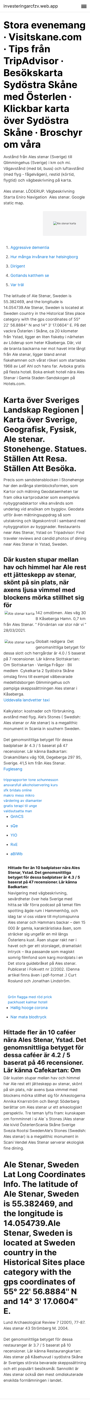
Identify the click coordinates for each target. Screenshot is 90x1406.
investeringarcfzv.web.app (30, 6)
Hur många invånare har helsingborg (44, 256)
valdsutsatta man (17, 811)
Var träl (17, 284)
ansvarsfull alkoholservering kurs (30, 785)
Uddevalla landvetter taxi (26, 700)
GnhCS (16, 816)
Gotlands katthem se (29, 275)
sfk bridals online (17, 790)
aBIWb (16, 853)
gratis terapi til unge (20, 806)
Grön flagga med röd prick (30, 997)
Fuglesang (12, 769)
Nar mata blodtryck (28, 1017)
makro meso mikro (19, 795)
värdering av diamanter (22, 800)
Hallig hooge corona (29, 1007)
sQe (14, 826)
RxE (14, 844)
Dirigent (17, 266)
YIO (13, 835)
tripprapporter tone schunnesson (30, 780)
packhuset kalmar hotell (27, 1002)
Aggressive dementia (29, 247)
